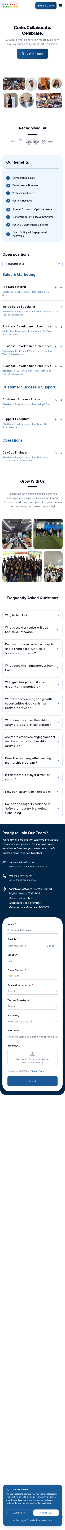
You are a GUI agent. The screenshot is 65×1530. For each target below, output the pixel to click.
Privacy (34, 1071)
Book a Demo (46, 5)
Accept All (46, 1512)
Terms (41, 1071)
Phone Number (16, 970)
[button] (32, 291)
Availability (14, 1015)
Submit (32, 1081)
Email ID (12, 939)
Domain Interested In (20, 985)
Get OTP (52, 945)
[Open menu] (60, 6)
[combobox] (32, 264)
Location (13, 955)
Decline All (19, 1512)
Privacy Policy (44, 1503)
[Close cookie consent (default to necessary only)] (57, 1489)
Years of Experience (19, 1000)
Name (11, 924)
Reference (13, 1030)
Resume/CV (15, 1045)
